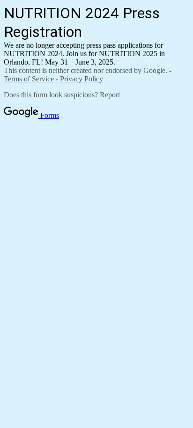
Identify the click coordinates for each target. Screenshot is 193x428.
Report (110, 95)
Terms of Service (29, 79)
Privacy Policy (81, 79)
